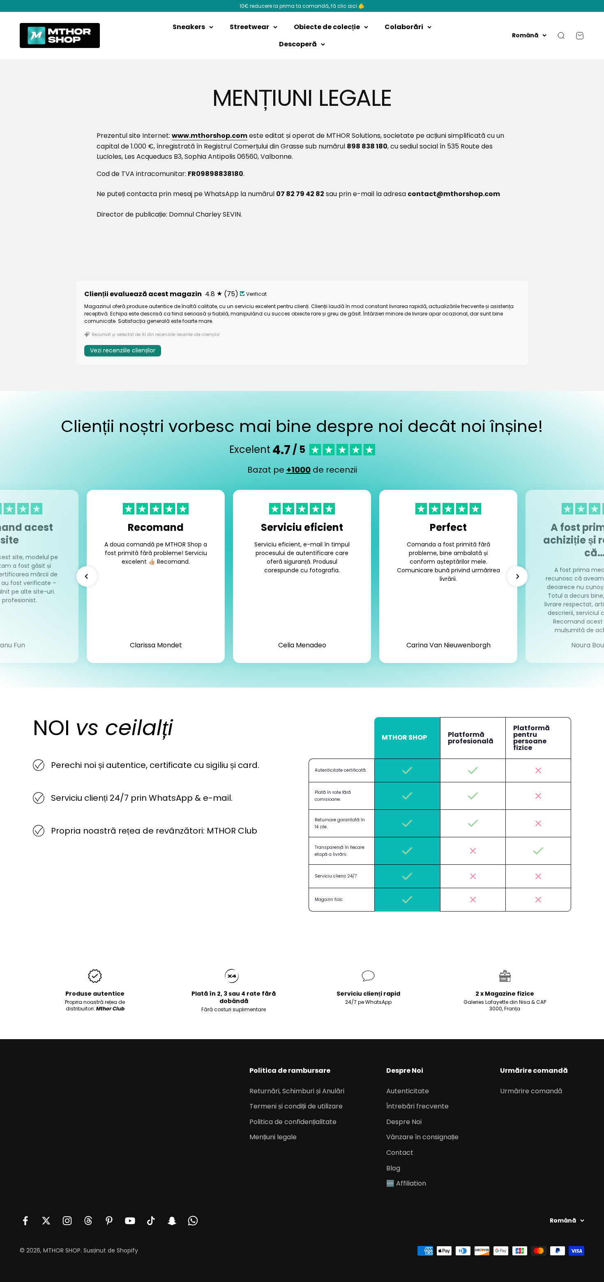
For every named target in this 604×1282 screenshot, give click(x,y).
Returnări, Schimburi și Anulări (296, 1091)
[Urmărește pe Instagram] (67, 1220)
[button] (86, 576)
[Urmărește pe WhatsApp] (192, 1220)
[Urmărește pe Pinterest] (109, 1220)
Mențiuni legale (273, 1137)
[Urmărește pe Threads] (88, 1220)
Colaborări (404, 27)
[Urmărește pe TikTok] (151, 1220)
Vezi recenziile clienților (122, 350)
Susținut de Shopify (110, 1250)
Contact (399, 1152)
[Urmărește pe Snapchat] (172, 1220)
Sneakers (189, 27)
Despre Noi (404, 1122)
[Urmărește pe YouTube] (130, 1220)
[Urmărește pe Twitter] (46, 1220)
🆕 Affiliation (406, 1183)
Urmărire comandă (531, 1091)
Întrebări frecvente (417, 1106)
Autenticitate (407, 1091)
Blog (393, 1168)
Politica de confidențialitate (293, 1122)
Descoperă (298, 44)
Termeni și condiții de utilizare (296, 1106)
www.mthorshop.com (209, 135)
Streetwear (249, 27)
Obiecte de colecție (327, 27)
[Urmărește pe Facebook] (25, 1220)
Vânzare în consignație (422, 1137)
